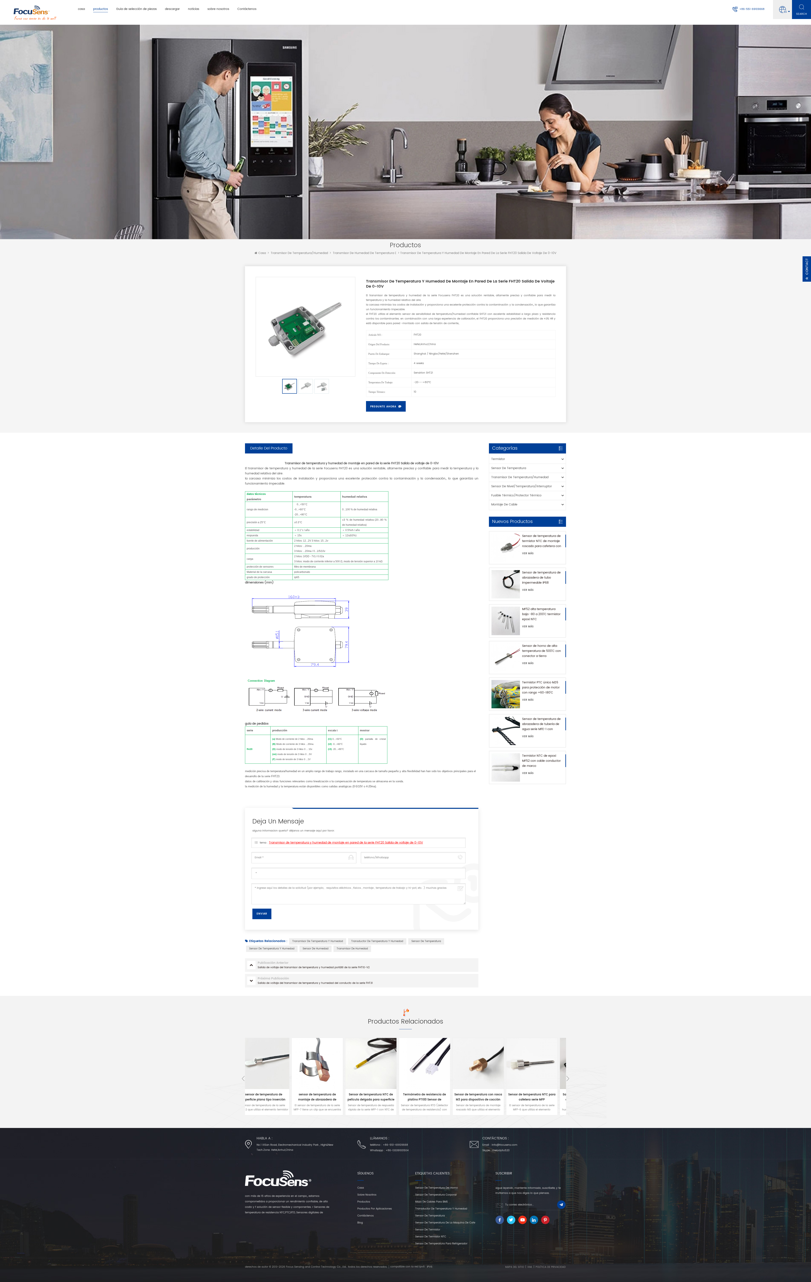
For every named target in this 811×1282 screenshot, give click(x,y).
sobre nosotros (218, 9)
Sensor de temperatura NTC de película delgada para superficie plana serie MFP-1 (271, 1097)
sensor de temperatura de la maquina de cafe (445, 1223)
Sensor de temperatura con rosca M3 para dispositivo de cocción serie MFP (379, 1097)
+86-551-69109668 (752, 9)
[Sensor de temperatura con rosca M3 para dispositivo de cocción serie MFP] (379, 1063)
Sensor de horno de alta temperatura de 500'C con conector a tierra (541, 650)
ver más (527, 554)
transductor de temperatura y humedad (377, 941)
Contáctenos (246, 9)
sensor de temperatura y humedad (271, 949)
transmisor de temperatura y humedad (317, 941)
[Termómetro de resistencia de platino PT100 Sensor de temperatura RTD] (325, 1063)
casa (81, 9)
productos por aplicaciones (374, 1209)
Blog (360, 1223)
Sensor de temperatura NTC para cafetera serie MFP (432, 1097)
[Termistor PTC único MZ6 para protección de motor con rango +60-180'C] (505, 694)
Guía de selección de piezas (136, 9)
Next (567, 1078)
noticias (193, 9)
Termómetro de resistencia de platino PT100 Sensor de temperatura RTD (325, 1097)
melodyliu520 (501, 1150)
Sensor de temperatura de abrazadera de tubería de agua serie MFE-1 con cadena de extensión (541, 724)
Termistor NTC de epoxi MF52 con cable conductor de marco (541, 760)
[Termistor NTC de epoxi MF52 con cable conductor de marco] (505, 767)
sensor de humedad (315, 949)
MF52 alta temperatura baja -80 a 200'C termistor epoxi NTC (541, 614)
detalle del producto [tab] (268, 448)
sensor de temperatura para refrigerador (441, 1244)
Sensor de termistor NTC (430, 1237)
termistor (498, 459)
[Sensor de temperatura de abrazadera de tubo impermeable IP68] (505, 584)
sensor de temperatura (508, 468)
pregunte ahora (383, 407)
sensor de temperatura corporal (436, 1195)
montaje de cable (504, 504)
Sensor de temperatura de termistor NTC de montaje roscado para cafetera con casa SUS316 (541, 541)
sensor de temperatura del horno (436, 1188)
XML (529, 1267)
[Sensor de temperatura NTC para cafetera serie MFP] (432, 1063)
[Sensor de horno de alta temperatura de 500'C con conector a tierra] (505, 657)
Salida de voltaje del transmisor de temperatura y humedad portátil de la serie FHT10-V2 (486, 1097)
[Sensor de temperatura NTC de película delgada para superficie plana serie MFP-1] (271, 1063)
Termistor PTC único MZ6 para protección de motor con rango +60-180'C (541, 687)
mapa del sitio (514, 1267)
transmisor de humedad (352, 949)
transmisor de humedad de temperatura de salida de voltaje (378, 253)
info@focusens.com (504, 1145)
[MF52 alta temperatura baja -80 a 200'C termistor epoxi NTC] (505, 621)
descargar (172, 9)
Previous (243, 1078)
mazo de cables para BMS (431, 1202)
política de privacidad (551, 1267)
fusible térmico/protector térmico (516, 495)
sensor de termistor (427, 1230)
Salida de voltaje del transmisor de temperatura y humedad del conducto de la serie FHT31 (540, 1097)
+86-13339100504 (397, 1150)
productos (100, 9)
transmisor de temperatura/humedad (299, 253)
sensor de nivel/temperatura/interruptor (521, 486)
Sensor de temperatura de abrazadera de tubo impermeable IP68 (541, 577)
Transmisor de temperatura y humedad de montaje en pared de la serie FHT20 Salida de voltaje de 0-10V (346, 842)
